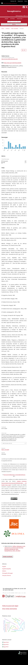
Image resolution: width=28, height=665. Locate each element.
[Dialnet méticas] (14, 596)
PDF (24, 50)
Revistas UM (13, 1)
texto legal (8, 485)
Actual (6, 18)
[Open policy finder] (14, 523)
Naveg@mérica (14, 11)
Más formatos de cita (7, 443)
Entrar (25, 1)
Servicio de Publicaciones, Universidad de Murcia (14, 474)
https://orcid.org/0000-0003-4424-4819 (9, 59)
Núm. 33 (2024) (14, 28)
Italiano (4, 571)
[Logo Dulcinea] (14, 533)
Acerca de (19, 18)
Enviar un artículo (7, 556)
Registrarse (20, 1)
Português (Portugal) (7, 573)
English (4, 566)
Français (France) (6, 575)
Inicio (2, 28)
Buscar (14, 24)
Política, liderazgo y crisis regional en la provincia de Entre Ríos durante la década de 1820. (14, 547)
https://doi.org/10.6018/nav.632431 (12, 62)
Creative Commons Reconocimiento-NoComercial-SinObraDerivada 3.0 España (14, 483)
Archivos (12, 18)
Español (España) (6, 568)
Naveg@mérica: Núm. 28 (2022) (12, 550)
